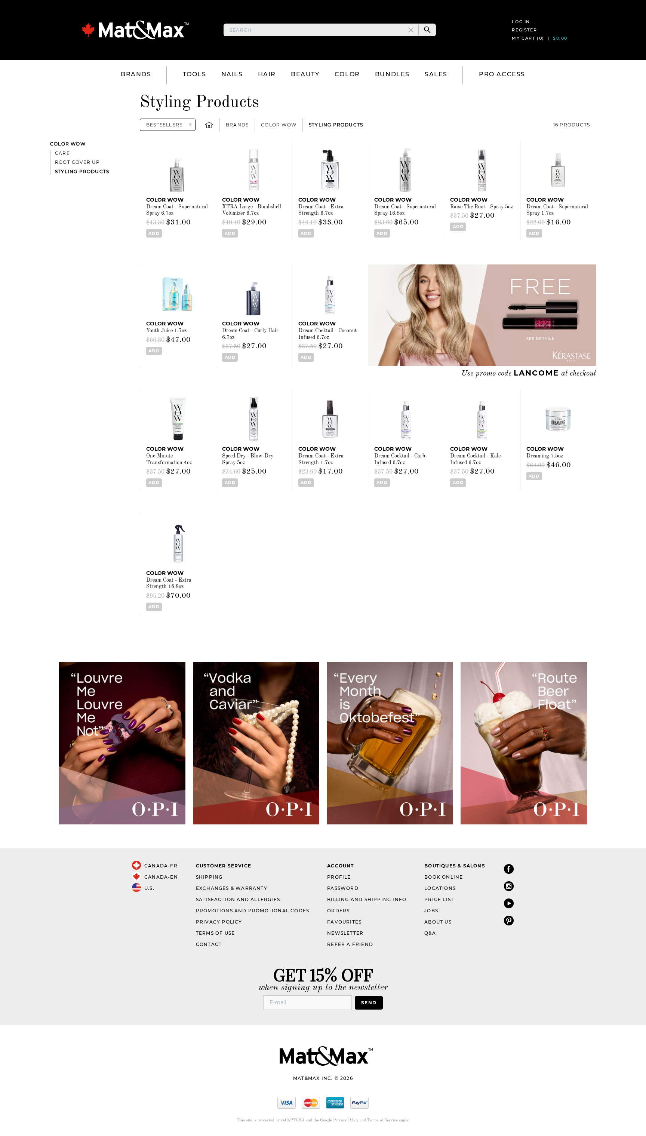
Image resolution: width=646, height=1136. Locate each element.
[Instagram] (508, 886)
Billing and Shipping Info (366, 899)
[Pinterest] (508, 920)
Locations (440, 888)
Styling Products (336, 125)
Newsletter (345, 933)
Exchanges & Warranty (231, 888)
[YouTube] (508, 903)
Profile (339, 877)
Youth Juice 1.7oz (166, 330)
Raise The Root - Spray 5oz (481, 206)
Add (153, 233)
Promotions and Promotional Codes (252, 910)
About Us (438, 922)
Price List (439, 899)
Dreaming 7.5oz (544, 456)
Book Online (443, 877)
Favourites (344, 922)
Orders (338, 910)
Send (368, 1002)
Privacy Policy (219, 922)
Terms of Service (382, 1120)
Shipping (209, 877)
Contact (209, 944)
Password (343, 888)
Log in (521, 21)
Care (62, 153)
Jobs (431, 910)
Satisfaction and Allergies (238, 899)
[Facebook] (508, 869)
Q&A (430, 933)
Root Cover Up (77, 162)
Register (524, 30)
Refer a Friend (350, 944)
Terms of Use (215, 933)
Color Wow (278, 125)
